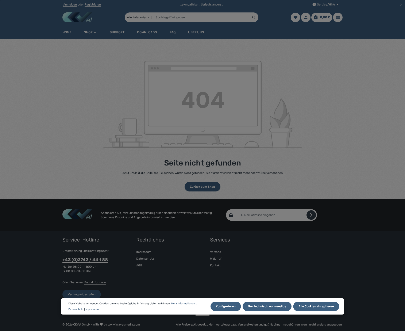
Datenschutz (145, 258)
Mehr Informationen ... (184, 303)
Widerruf (215, 258)
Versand (215, 252)
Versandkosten (248, 324)
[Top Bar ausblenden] (401, 4)
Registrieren (93, 4)
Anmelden (70, 4)
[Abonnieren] (311, 215)
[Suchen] (253, 17)
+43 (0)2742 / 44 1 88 (85, 259)
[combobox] (200, 17)
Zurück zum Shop (202, 187)
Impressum (143, 252)
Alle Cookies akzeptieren (316, 306)
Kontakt (215, 265)
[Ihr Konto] (305, 17)
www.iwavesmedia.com (124, 324)
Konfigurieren (226, 306)
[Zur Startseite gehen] (77, 17)
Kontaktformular (95, 282)
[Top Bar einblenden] (338, 17)
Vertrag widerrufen (82, 294)
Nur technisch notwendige (267, 306)
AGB (139, 265)
